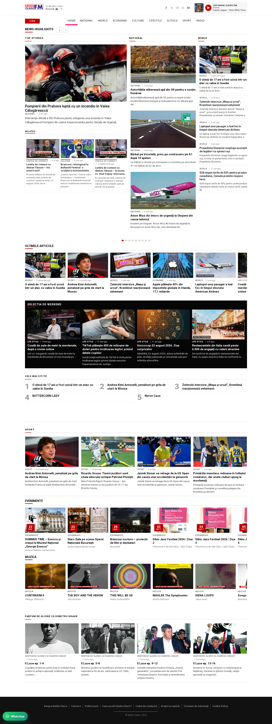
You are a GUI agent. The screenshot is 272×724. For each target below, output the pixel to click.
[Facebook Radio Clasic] (166, 8)
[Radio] (149, 240)
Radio (200, 20)
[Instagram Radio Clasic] (177, 8)
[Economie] (133, 240)
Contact (76, 706)
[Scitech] (143, 240)
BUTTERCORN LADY (45, 396)
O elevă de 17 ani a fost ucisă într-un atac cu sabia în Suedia (62, 386)
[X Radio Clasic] (172, 8)
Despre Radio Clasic (55, 706)
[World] (129, 240)
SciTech (172, 20)
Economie (120, 20)
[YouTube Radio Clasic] (188, 8)
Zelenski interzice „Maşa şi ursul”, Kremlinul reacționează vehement (212, 386)
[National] (126, 240)
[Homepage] (123, 240)
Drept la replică (170, 706)
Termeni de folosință (196, 706)
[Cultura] (136, 240)
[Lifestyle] (139, 240)
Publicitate (91, 706)
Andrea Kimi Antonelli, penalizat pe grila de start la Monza (136, 386)
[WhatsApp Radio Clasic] (183, 8)
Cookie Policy (220, 706)
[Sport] (146, 240)
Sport (187, 20)
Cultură (138, 20)
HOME (71, 20)
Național (86, 20)
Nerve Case (153, 396)
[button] (220, 8)
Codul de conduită (146, 706)
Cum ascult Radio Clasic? (117, 706)
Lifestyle (155, 20)
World (103, 20)
